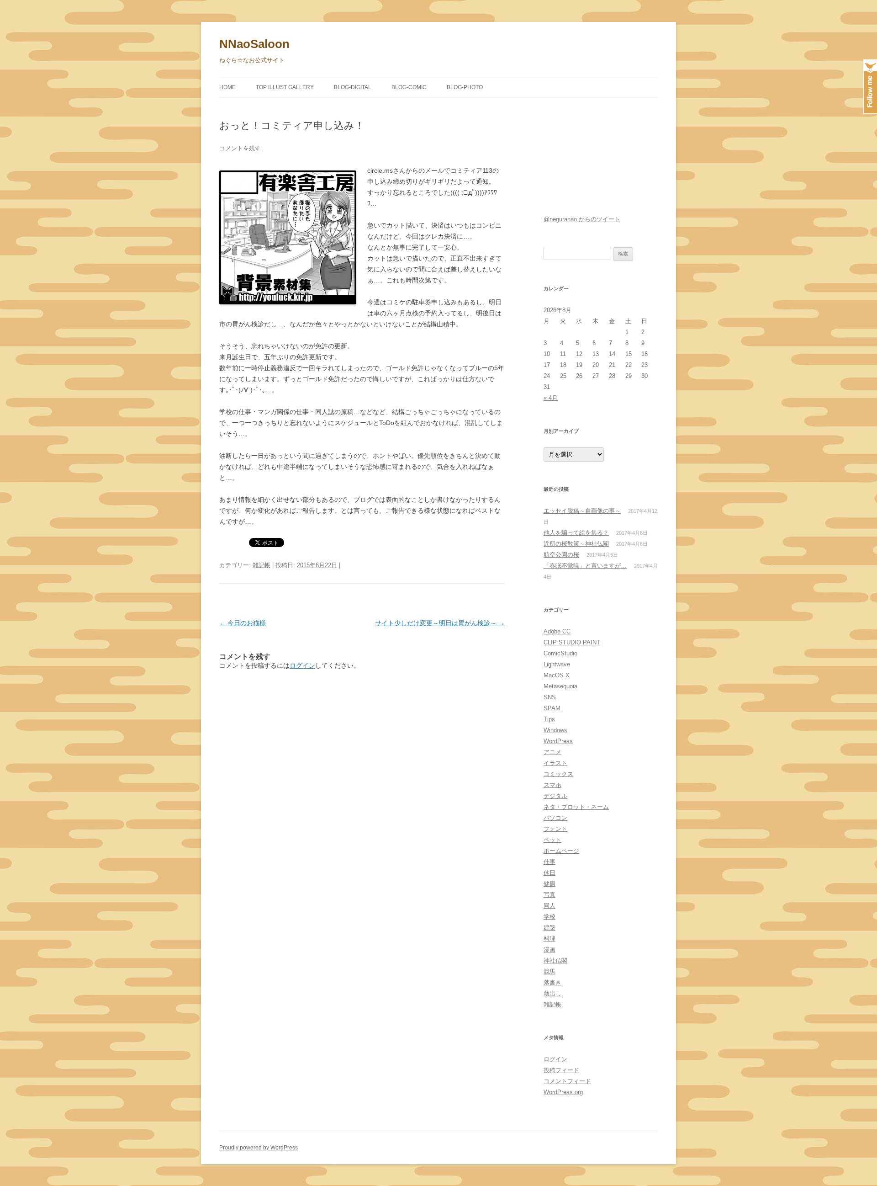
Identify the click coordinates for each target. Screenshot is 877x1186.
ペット (552, 839)
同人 (549, 905)
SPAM (552, 708)
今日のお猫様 (242, 623)
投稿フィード (561, 1070)
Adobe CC (557, 631)
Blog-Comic (409, 87)
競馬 (549, 971)
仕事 (549, 861)
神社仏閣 (555, 960)
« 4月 (551, 397)
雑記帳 (261, 565)
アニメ (552, 752)
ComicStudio (560, 653)
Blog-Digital (352, 87)
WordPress (558, 741)
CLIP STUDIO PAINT (572, 642)
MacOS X (557, 675)
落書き (552, 982)
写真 (549, 894)
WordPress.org (563, 1092)
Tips (549, 719)
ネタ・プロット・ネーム (576, 806)
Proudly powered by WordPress (258, 1147)
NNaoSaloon (254, 44)
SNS (550, 697)
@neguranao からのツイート (582, 219)
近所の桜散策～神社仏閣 (576, 543)
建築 (549, 927)
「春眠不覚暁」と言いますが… (585, 565)
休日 (549, 872)
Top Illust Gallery (285, 87)
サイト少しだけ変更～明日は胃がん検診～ (440, 623)
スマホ (552, 785)
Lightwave (557, 664)
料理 (549, 938)
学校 (549, 916)
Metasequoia (560, 686)
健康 (549, 883)
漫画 (549, 949)
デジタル (555, 795)
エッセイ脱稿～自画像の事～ (582, 510)
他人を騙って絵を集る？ (576, 532)
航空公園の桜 (561, 554)
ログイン (302, 665)
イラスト (555, 763)
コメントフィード (567, 1081)
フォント (555, 828)
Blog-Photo (465, 87)
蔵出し (552, 993)
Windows (555, 730)
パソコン (555, 817)
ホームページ (561, 850)
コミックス (558, 774)
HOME (227, 87)
